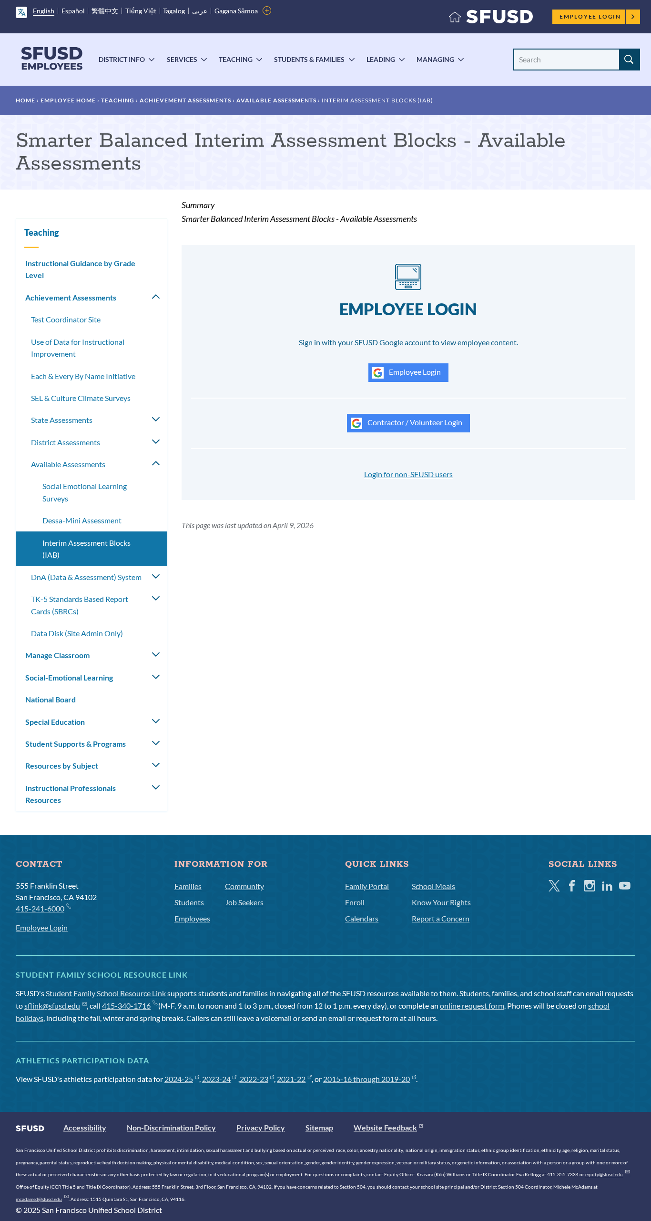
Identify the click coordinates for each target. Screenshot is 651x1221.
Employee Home (68, 100)
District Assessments (65, 442)
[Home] (491, 19)
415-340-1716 (126, 1005)
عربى (199, 11)
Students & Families (309, 59)
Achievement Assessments (185, 100)
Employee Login (590, 16)
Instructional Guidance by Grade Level (80, 269)
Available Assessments (276, 100)
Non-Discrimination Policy (171, 1127)
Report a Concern (440, 918)
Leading (380, 59)
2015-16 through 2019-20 (366, 1078)
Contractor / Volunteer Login (414, 422)
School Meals (433, 886)
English (43, 11)
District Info (122, 59)
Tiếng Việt (140, 11)
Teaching (236, 59)
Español (73, 11)
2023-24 (216, 1078)
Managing (435, 59)
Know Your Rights (441, 902)
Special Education (55, 721)
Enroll (355, 902)
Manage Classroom (57, 655)
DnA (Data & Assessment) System (86, 576)
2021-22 (291, 1078)
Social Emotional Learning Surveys (84, 492)
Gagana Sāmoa (236, 11)
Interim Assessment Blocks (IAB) (86, 549)
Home (25, 100)
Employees (192, 918)
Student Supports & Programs (75, 743)
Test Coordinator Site (66, 319)
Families (188, 886)
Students (189, 902)
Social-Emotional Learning (69, 677)
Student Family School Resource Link (106, 993)
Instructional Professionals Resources (70, 794)
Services (182, 59)
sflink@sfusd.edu (52, 1005)
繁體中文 (105, 11)
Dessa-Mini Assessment (82, 520)
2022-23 (254, 1078)
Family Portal (367, 886)
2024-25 (178, 1078)
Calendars (361, 918)
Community (244, 886)
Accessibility (84, 1127)
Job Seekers (244, 902)
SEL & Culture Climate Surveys (81, 397)
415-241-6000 (40, 908)
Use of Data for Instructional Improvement (77, 348)
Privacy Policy (260, 1127)
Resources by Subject (61, 765)
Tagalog (174, 11)
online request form (472, 1005)
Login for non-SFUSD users (408, 474)
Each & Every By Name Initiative (83, 375)
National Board (50, 699)
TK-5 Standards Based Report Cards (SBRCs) (79, 605)
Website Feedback (385, 1127)
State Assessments (61, 419)
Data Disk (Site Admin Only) (77, 633)
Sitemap (319, 1127)
